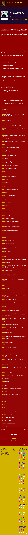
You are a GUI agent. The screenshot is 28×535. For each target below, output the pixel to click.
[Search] (14, 4)
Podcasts (8, 4)
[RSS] (19, 470)
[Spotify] (24, 451)
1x (23, 19)
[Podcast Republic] (21, 532)
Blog (12, 2)
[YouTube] (19, 451)
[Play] (12, 19)
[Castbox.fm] (21, 455)
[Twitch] (24, 468)
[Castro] (24, 455)
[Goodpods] (19, 481)
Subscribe (11, 4)
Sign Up (14, 438)
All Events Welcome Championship (21, 2)
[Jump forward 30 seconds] (13, 19)
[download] (25, 19)
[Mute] (22, 19)
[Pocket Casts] (21, 481)
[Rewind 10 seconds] (10, 19)
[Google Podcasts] (21, 453)
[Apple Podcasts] (24, 453)
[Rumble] (21, 451)
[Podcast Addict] (21, 468)
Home (7, 2)
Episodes (14, 450)
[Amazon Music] (19, 453)
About (10, 2)
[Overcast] (24, 479)
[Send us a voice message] (26, 533)
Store (15, 2)
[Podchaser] (24, 483)
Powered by (25, 444)
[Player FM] (19, 468)
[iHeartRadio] (19, 455)
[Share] (26, 19)
